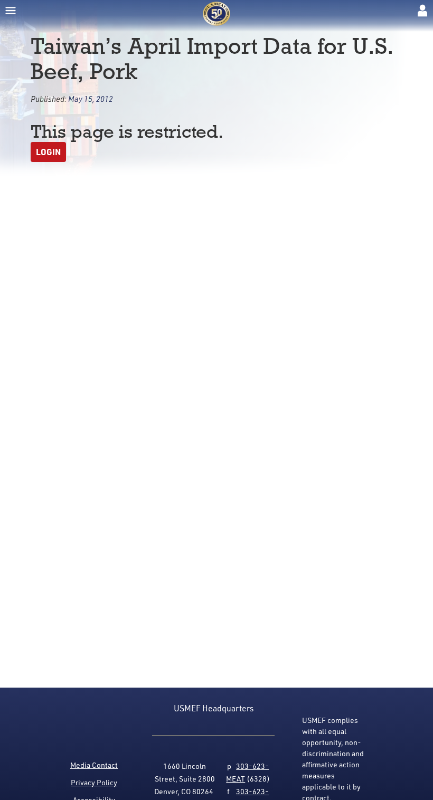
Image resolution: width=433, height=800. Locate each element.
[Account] (422, 10)
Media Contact (94, 764)
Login (48, 151)
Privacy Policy (94, 782)
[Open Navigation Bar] (10, 10)
